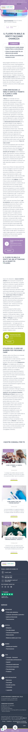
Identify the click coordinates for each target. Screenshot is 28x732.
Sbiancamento (10, 635)
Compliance (9, 721)
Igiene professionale (11, 617)
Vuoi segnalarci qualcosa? (11, 580)
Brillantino (8, 628)
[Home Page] (7, 7)
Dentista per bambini (11, 646)
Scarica (9, 250)
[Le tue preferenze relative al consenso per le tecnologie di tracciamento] (2, 729)
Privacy (3, 721)
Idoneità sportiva (10, 685)
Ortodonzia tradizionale (12, 664)
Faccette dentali (10, 630)
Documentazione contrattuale (19, 721)
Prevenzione (10, 20)
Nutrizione (9, 680)
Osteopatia (9, 687)
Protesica (8, 671)
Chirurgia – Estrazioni (12, 657)
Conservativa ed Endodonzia (13, 659)
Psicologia (9, 682)
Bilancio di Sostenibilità (22, 722)
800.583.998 (8, 577)
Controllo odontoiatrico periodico (15, 614)
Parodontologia (10, 669)
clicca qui (19, 3)
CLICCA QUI (7, 581)
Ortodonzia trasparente (12, 632)
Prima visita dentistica (12, 612)
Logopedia (9, 690)
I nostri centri (8, 572)
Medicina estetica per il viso (13, 638)
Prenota (9, 341)
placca (16, 179)
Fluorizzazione (10, 619)
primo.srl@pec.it (23, 718)
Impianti (8, 662)
